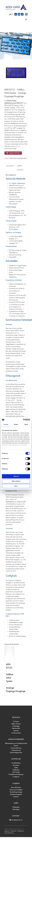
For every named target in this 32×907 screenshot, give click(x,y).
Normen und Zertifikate (16, 790)
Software (16, 730)
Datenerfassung (16, 750)
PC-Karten (16, 721)
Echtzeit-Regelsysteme (16, 752)
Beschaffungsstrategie (16, 792)
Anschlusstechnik (16, 733)
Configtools (16, 777)
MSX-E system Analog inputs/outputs (18, 158)
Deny (16, 486)
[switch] (27, 458)
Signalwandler (16, 728)
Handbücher (16, 770)
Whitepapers (16, 807)
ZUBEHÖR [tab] (19, 165)
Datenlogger (16, 726)
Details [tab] (16, 424)
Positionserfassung (16, 748)
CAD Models (16, 772)
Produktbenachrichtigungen (16, 774)
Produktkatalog (16, 763)
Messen (16, 745)
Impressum (6, 831)
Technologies (16, 809)
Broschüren (16, 765)
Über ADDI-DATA (16, 787)
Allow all (16, 476)
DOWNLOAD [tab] (20, 169)
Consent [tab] (5, 424)
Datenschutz (13, 831)
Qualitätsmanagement (16, 794)
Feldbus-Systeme (16, 724)
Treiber (16, 767)
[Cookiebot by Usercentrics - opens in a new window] (23, 420)
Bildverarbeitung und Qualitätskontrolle (16, 743)
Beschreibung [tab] (10, 165)
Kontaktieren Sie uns (17, 820)
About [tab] (26, 424)
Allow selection (16, 481)
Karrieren (16, 796)
